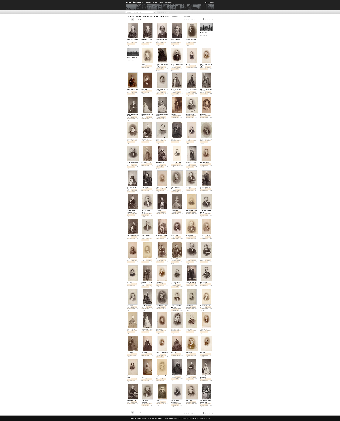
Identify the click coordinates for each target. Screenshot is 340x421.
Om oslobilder (159, 3)
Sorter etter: (187, 19)
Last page (141, 19)
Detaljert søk (166, 12)
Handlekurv (211, 3)
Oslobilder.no (134, 2)
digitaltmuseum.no (170, 418)
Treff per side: (207, 19)
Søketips (160, 12)
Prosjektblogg (150, 3)
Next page (138, 19)
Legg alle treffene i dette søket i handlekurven (178, 16)
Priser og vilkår (169, 3)
